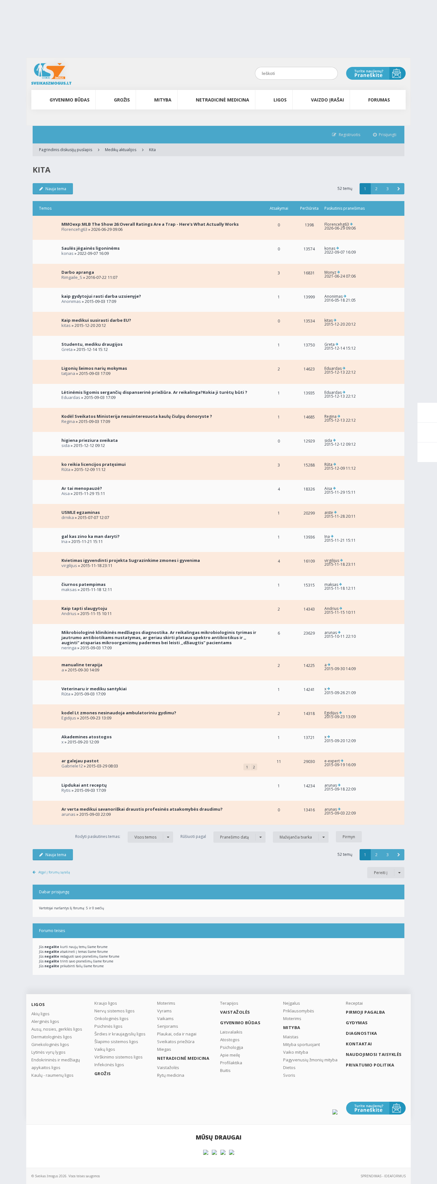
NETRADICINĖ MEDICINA (222, 100)
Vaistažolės (168, 1067)
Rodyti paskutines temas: (115, 836)
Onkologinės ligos (111, 1018)
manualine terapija (81, 665)
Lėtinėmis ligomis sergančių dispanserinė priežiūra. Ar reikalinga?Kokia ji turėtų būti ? (154, 392)
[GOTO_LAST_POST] (351, 224)
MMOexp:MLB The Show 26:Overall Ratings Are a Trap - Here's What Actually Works (150, 224)
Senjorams (167, 1026)
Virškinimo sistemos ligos (118, 1057)
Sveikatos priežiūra (176, 1041)
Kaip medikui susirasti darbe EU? (96, 320)
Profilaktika (231, 1063)
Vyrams (164, 1011)
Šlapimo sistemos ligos (116, 1041)
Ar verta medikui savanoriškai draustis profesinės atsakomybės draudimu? (142, 809)
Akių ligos (40, 1014)
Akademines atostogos (86, 737)
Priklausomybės (298, 1011)
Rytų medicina (170, 1075)
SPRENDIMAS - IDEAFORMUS (383, 1176)
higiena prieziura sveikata (89, 440)
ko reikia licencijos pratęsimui (93, 464)
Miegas (164, 1049)
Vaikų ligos (104, 1049)
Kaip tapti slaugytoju (84, 608)
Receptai (354, 1003)
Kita (152, 149)
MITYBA (162, 100)
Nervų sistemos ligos (114, 1011)
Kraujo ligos (105, 1003)
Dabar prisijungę (54, 892)
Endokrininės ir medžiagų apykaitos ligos (55, 1063)
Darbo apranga (77, 272)
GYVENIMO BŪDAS (70, 100)
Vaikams (165, 1018)
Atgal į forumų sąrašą (54, 872)
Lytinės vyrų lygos (48, 1052)
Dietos (289, 1067)
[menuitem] (385, 134)
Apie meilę (230, 1055)
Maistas (290, 1037)
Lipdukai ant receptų (84, 785)
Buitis (225, 1070)
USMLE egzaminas (80, 512)
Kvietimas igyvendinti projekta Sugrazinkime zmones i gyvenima (130, 560)
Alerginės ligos (45, 1021)
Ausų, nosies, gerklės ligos (56, 1029)
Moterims (166, 1003)
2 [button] (376, 188)
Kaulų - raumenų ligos (52, 1075)
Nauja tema (55, 188)
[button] (398, 188)
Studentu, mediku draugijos (92, 344)
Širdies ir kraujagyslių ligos (120, 1034)
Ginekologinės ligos (50, 1044)
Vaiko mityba (295, 1052)
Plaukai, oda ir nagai (176, 1034)
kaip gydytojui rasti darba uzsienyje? (101, 296)
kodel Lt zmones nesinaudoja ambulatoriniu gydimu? (118, 713)
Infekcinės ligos (109, 1064)
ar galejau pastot (80, 761)
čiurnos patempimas (83, 584)
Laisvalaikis (231, 1032)
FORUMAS (379, 100)
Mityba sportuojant (301, 1044)
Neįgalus (291, 1003)
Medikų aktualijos (120, 149)
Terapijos (229, 1003)
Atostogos (230, 1039)
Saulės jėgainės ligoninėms (90, 248)
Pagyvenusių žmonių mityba (310, 1060)
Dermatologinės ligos (51, 1037)
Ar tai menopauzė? (81, 488)
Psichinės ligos (108, 1026)
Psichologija (231, 1047)
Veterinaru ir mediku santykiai (94, 689)
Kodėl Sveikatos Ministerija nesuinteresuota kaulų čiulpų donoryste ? (136, 416)
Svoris (289, 1075)
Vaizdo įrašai (327, 100)
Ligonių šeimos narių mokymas (94, 368)
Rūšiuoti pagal (214, 836)
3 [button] (387, 188)
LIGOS (280, 100)
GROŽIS (122, 100)
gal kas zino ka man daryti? (90, 536)
